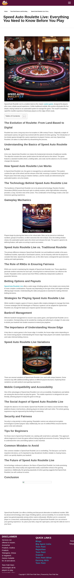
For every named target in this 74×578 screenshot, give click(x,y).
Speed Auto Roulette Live (13, 286)
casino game (48, 104)
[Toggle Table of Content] (23, 116)
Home (6, 11)
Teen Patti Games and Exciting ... (19, 11)
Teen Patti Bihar (44, 558)
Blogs (38, 541)
